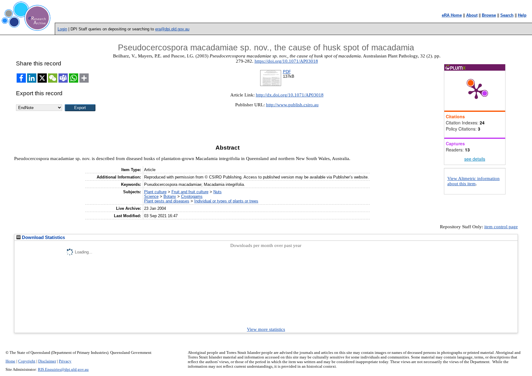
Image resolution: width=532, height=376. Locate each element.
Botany (169, 196)
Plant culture (155, 192)
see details (474, 159)
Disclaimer (47, 361)
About (472, 15)
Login (62, 29)
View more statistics (266, 329)
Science (151, 196)
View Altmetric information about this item (473, 181)
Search (507, 15)
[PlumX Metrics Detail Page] (476, 90)
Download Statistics (43, 237)
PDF (287, 71)
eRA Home (452, 15)
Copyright (26, 361)
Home (10, 361)
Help (522, 15)
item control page (501, 226)
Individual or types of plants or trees (226, 201)
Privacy (65, 361)
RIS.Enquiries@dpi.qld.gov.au (63, 369)
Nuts (217, 192)
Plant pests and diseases (166, 201)
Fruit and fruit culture (189, 192)
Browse (489, 15)
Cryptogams (192, 196)
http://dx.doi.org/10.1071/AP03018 (290, 94)
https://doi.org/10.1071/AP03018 (286, 61)
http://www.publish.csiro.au (292, 104)
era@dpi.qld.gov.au (172, 29)
